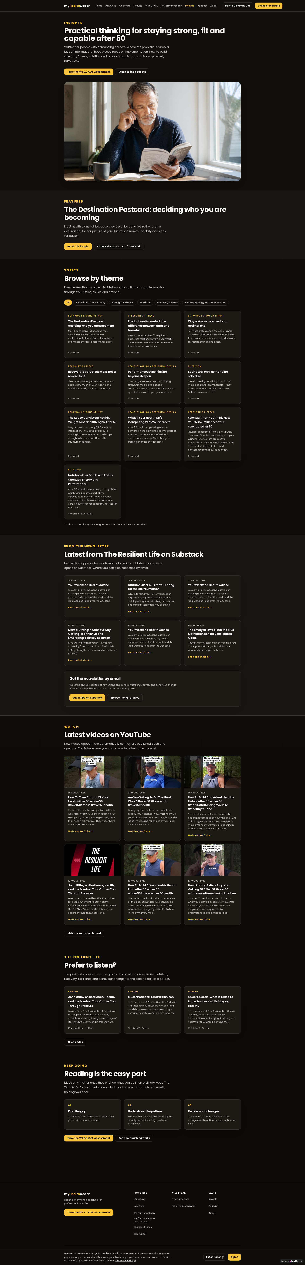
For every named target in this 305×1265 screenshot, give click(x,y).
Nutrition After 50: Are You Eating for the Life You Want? (151, 587)
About (213, 5)
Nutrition (145, 302)
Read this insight (78, 246)
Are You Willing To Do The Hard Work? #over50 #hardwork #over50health (149, 801)
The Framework (180, 1199)
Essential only (215, 1257)
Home (98, 5)
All (68, 302)
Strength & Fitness (122, 302)
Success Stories (143, 1227)
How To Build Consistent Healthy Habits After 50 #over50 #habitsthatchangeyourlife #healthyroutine (211, 803)
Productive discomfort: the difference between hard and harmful (148, 325)
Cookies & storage (125, 1260)
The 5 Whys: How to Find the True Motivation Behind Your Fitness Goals (211, 634)
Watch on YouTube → (80, 831)
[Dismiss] (301, 1261)
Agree (234, 1257)
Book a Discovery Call (237, 5)
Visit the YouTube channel (84, 933)
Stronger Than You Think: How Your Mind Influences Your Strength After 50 (209, 422)
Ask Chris (110, 5)
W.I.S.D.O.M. (151, 5)
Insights (189, 5)
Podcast (202, 5)
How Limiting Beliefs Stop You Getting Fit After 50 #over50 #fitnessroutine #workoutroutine (212, 889)
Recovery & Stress (167, 302)
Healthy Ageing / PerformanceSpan (205, 302)
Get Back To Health (269, 5)
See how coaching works (134, 1138)
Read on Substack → (80, 607)
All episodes (75, 1042)
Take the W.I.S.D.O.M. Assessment (88, 71)
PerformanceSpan (171, 5)
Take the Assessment (184, 1206)
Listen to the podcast (132, 71)
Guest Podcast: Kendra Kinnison (151, 997)
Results (138, 5)
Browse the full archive (125, 697)
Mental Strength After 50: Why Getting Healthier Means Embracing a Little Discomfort (89, 634)
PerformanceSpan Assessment (144, 1220)
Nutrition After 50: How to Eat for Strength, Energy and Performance (90, 479)
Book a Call (140, 1234)
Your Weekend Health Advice (88, 585)
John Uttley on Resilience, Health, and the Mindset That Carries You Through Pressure (91, 889)
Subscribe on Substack (87, 697)
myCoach (77, 5)
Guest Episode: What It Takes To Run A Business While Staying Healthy (210, 1001)
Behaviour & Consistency (90, 302)
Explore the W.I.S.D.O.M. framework (119, 246)
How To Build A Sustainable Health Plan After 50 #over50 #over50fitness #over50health (152, 889)
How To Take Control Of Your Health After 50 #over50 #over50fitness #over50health (90, 801)
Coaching (125, 5)
